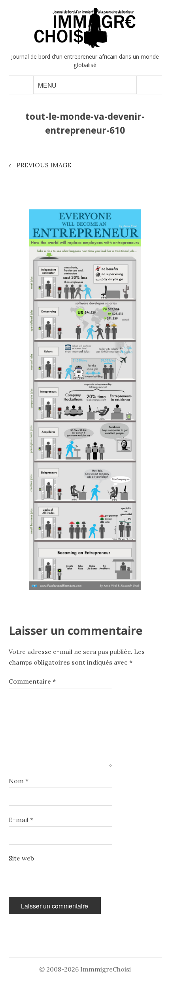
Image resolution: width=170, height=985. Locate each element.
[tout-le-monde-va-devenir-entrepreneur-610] (85, 399)
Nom (18, 781)
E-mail (21, 820)
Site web (21, 858)
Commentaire (32, 681)
